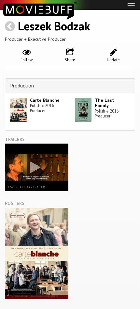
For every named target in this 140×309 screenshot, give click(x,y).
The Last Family (104, 103)
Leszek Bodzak (54, 26)
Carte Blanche (45, 100)
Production (22, 85)
